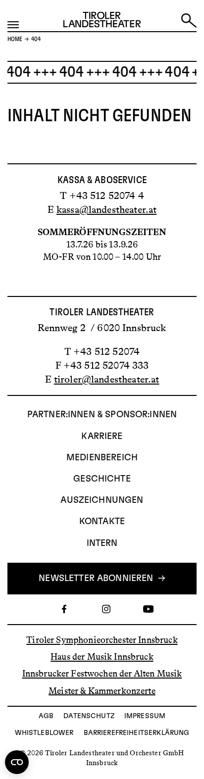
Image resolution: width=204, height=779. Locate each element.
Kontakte (102, 521)
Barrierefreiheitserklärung (137, 733)
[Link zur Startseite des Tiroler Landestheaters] (102, 21)
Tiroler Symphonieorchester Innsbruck (101, 639)
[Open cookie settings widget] (17, 762)
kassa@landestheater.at (106, 209)
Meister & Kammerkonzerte (102, 690)
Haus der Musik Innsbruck (102, 656)
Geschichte (102, 479)
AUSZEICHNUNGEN (101, 500)
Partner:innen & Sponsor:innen (102, 414)
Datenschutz (88, 716)
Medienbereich (102, 457)
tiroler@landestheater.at (106, 379)
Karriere (101, 436)
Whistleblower (44, 733)
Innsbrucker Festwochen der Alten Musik (102, 673)
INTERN (102, 543)
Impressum (144, 716)
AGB (46, 716)
